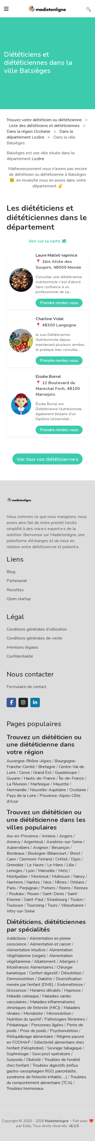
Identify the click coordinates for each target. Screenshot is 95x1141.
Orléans (77, 882)
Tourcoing (35, 905)
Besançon (60, 848)
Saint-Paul (33, 899)
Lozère (38, 159)
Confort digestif (43, 973)
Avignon (40, 848)
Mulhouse (61, 876)
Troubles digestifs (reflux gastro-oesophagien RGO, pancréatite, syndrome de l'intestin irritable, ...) (42, 1071)
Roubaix (16, 894)
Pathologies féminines (64, 1019)
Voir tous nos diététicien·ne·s (47, 459)
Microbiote (33, 1013)
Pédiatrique (17, 1025)
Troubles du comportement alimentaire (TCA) (46, 1080)
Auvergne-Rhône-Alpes (29, 761)
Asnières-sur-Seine (64, 842)
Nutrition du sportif (24, 1019)
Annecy (13, 842)
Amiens (49, 836)
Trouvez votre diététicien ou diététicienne (45, 120)
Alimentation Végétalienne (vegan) (40, 953)
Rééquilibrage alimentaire (30, 1036)
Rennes (81, 888)
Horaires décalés (45, 990)
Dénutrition (71, 973)
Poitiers (48, 888)
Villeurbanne (72, 905)
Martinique (40, 784)
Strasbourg (57, 899)
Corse (24, 772)
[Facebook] (11, 702)
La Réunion (17, 784)
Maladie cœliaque (23, 996)
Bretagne (46, 767)
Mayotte (61, 784)
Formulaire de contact (26, 687)
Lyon (30, 871)
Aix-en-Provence (22, 836)
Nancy (79, 876)
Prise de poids (33, 1031)
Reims (64, 888)
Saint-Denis (53, 894)
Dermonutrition (21, 979)
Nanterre (15, 882)
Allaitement (45, 961)
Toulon (76, 899)
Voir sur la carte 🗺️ (47, 241)
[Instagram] (23, 702)
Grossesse (16, 990)
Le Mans (55, 865)
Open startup (19, 599)
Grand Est (42, 772)
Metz (63, 871)
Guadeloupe (66, 772)
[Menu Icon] (6, 9)
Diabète (44, 979)
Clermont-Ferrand (35, 859)
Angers (66, 836)
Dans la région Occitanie (29, 131)
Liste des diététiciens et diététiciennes (45, 126)
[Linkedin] (35, 702)
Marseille (46, 871)
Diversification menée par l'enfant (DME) (44, 981)
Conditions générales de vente (34, 638)
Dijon (75, 859)
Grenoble (15, 865)
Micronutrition (58, 1013)
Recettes (15, 590)
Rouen (33, 894)
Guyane (13, 778)
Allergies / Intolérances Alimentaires (42, 964)
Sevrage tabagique (64, 1048)
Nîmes (61, 882)
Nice (47, 882)
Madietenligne (57, 1120)
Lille (70, 865)
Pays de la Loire (21, 796)
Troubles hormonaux (25, 1088)
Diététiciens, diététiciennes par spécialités (46, 926)
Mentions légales (23, 647)
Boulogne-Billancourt (47, 853)
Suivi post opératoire (51, 1054)
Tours (53, 905)
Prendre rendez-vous (59, 303)
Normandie (17, 790)
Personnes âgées (47, 1025)
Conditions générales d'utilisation (37, 629)
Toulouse (15, 905)
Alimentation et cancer (50, 944)
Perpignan (28, 888)
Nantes (33, 882)
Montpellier (17, 876)
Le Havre (35, 865)
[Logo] (47, 8)
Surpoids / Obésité (24, 1060)
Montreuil (40, 876)
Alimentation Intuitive (26, 950)
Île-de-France (71, 778)
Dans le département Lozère (40, 134)
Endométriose (70, 984)
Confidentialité (20, 656)
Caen (11, 859)
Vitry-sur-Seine (21, 911)
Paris (11, 888)
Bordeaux (15, 853)
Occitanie (77, 790)
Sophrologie (18, 1054)
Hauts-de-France (39, 778)
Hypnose (72, 990)
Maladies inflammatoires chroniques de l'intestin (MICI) (41, 1005)
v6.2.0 (74, 1125)
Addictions (16, 938)
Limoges (14, 871)
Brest (75, 853)
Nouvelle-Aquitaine (48, 790)
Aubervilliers (18, 848)
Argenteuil (33, 842)
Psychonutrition (64, 1031)
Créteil (61, 859)
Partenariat (17, 581)
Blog (11, 572)
